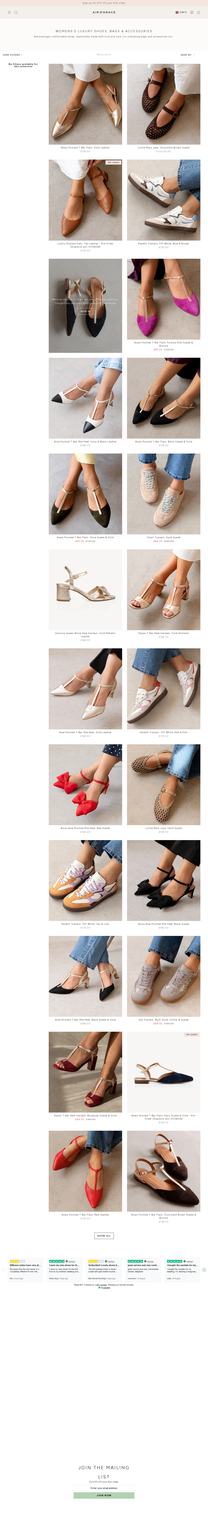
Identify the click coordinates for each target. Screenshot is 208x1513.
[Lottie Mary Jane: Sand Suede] (163, 784)
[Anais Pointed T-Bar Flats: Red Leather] (85, 1171)
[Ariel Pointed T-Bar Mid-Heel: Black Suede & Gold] (85, 976)
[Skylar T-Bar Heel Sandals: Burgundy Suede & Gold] (85, 1072)
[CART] (198, 12)
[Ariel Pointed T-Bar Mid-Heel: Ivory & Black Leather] (85, 398)
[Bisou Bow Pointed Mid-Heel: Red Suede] (85, 784)
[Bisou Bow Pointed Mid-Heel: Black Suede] (163, 880)
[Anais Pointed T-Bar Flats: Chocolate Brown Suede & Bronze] (163, 1171)
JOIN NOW (104, 1495)
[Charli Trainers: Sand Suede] (163, 494)
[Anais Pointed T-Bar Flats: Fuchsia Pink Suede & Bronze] (163, 299)
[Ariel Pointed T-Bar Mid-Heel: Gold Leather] (85, 688)
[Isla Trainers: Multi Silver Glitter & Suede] (163, 976)
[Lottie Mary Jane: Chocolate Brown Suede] (163, 104)
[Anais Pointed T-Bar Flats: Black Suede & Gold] (163, 398)
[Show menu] (9, 12)
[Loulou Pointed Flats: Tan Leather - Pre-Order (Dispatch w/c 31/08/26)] (85, 200)
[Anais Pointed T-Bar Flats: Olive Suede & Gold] (85, 494)
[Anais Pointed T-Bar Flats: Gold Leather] (85, 104)
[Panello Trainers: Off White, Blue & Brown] (163, 200)
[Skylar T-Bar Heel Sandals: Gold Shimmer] (163, 589)
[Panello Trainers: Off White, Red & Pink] (163, 688)
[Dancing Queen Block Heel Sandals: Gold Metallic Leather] (85, 589)
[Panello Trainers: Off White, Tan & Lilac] (85, 880)
